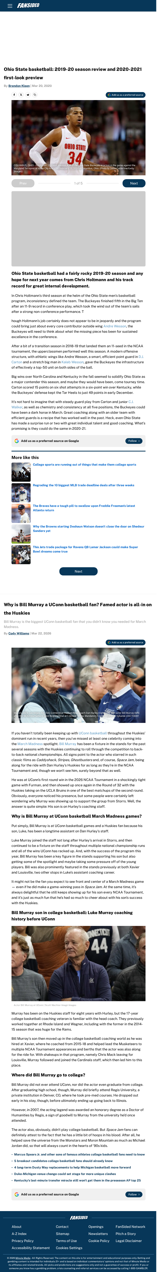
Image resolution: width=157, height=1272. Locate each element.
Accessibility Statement (31, 1248)
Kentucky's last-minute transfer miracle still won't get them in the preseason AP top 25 (77, 1180)
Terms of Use (66, 1241)
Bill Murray (67, 744)
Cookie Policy (99, 1241)
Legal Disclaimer (129, 1241)
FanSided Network (130, 1227)
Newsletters (98, 1234)
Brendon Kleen (19, 86)
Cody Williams (18, 633)
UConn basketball (93, 733)
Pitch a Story (126, 1234)
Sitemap (62, 1234)
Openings (95, 1227)
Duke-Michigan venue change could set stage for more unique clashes (65, 1174)
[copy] (35, 94)
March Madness (30, 744)
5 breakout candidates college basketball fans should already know (63, 1161)
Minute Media (23, 1258)
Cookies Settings (69, 1248)
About (16, 1227)
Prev (23, 183)
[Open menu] (10, 5)
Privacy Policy (23, 1241)
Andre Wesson (114, 326)
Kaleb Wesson (72, 362)
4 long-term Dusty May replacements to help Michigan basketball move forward (72, 1167)
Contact (62, 1227)
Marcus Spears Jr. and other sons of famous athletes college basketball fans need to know (79, 1154)
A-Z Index (19, 1234)
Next (134, 183)
